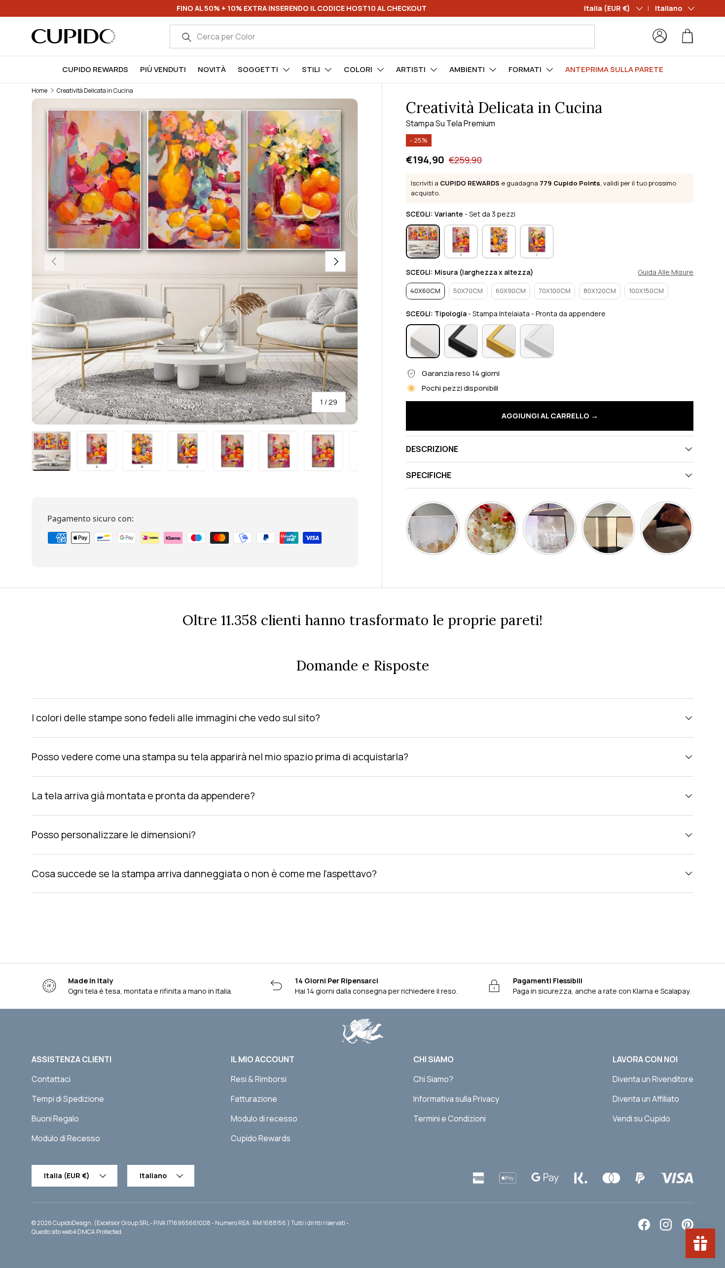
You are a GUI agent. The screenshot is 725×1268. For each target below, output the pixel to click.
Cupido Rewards (95, 69)
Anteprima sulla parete (614, 69)
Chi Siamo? (433, 1079)
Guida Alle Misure (665, 272)
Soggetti (258, 69)
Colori (358, 69)
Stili (311, 69)
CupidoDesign (72, 1223)
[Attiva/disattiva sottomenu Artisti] (433, 69)
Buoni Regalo (55, 1118)
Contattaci (51, 1079)
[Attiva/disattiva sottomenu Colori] (380, 69)
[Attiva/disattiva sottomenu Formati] (549, 69)
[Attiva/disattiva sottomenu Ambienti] (493, 69)
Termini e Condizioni (449, 1118)
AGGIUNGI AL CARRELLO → (550, 415)
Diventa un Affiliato (646, 1098)
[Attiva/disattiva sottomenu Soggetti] (286, 69)
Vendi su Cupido (641, 1118)
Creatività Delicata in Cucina (95, 90)
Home (39, 90)
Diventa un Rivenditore (653, 1079)
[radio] (423, 241)
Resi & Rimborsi (259, 1079)
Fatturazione (254, 1098)
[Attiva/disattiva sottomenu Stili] (328, 69)
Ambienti (467, 69)
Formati (525, 69)
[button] (687, 36)
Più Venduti (163, 69)
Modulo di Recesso (66, 1138)
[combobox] (382, 36)
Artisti (411, 69)
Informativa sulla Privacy (456, 1098)
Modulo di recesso (264, 1118)
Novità (212, 69)
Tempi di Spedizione (68, 1098)
